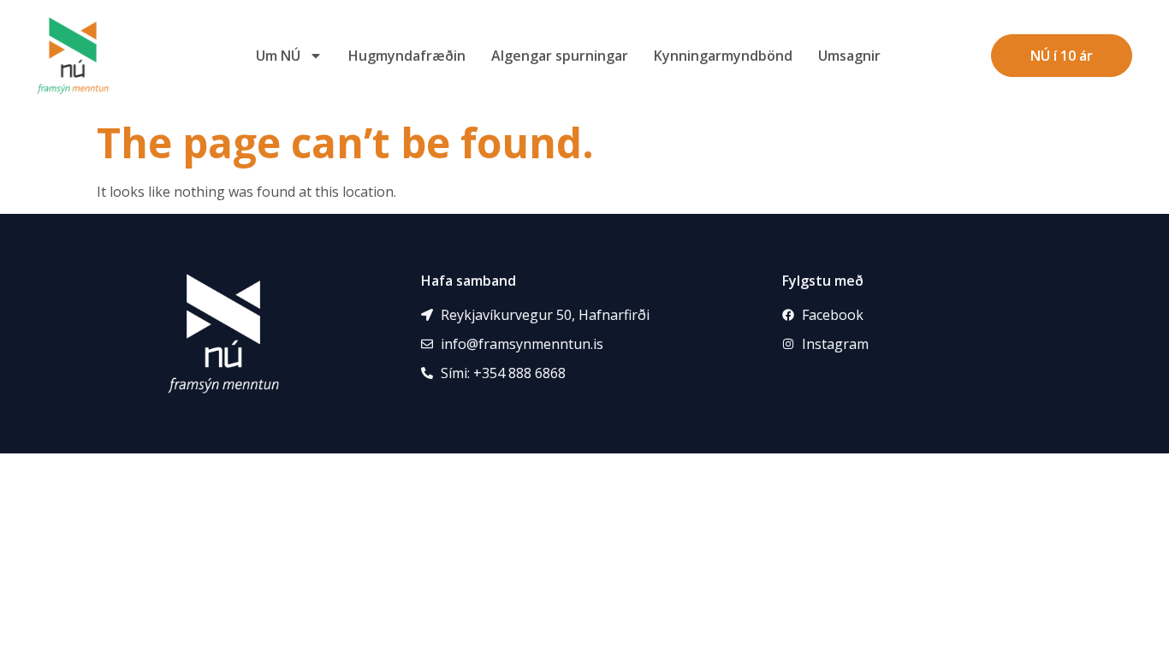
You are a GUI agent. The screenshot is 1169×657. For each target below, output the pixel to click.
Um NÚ (278, 55)
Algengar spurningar (559, 55)
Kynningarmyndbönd (723, 55)
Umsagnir (849, 55)
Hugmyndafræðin (407, 55)
